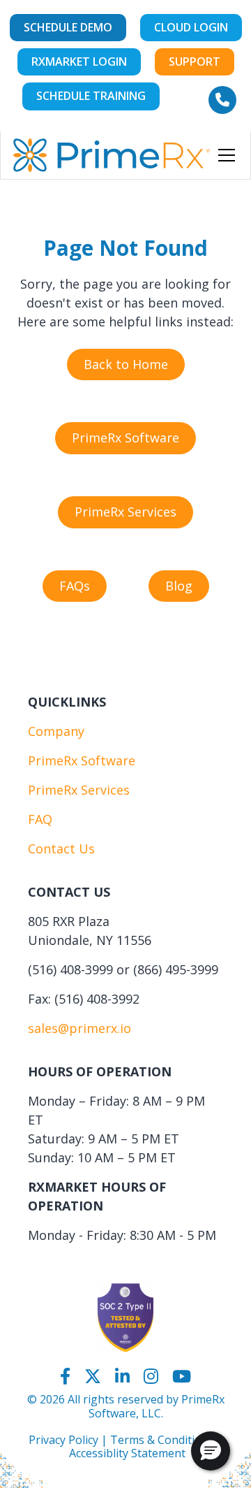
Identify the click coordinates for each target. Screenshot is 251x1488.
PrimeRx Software (125, 437)
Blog (178, 585)
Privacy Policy (63, 1439)
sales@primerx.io (79, 1028)
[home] (111, 155)
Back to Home (126, 364)
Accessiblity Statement (127, 1453)
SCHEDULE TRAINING (91, 95)
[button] (224, 155)
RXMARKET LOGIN (79, 61)
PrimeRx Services (125, 511)
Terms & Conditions (162, 1439)
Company (56, 731)
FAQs (74, 585)
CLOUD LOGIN (191, 27)
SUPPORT (194, 61)
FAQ (40, 819)
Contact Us (61, 848)
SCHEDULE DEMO (68, 27)
